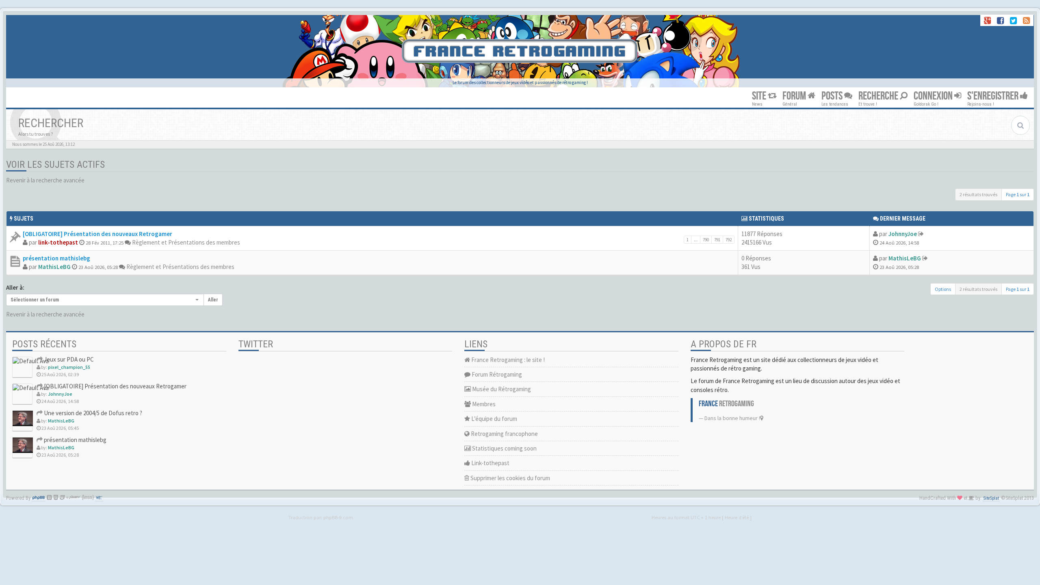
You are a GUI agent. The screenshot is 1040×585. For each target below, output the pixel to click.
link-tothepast (58, 242)
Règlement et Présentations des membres (186, 242)
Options (943, 289)
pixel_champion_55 (69, 367)
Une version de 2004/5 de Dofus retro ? (92, 413)
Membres (483, 404)
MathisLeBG (54, 267)
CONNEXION (934, 96)
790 (706, 240)
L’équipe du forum (493, 418)
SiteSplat (991, 498)
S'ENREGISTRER (993, 96)
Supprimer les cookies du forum (509, 478)
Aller (213, 300)
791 (717, 240)
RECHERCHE (879, 96)
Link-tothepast (489, 463)
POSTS (832, 96)
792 (729, 240)
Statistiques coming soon (504, 448)
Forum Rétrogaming (496, 374)
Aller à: (15, 287)
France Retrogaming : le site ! (507, 360)
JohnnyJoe (902, 234)
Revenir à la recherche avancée (45, 180)
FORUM (795, 96)
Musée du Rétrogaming (501, 389)
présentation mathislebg (56, 258)
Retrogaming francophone (504, 434)
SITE (760, 96)
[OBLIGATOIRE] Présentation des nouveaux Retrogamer (97, 234)
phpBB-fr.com (338, 517)
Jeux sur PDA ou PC (68, 359)
